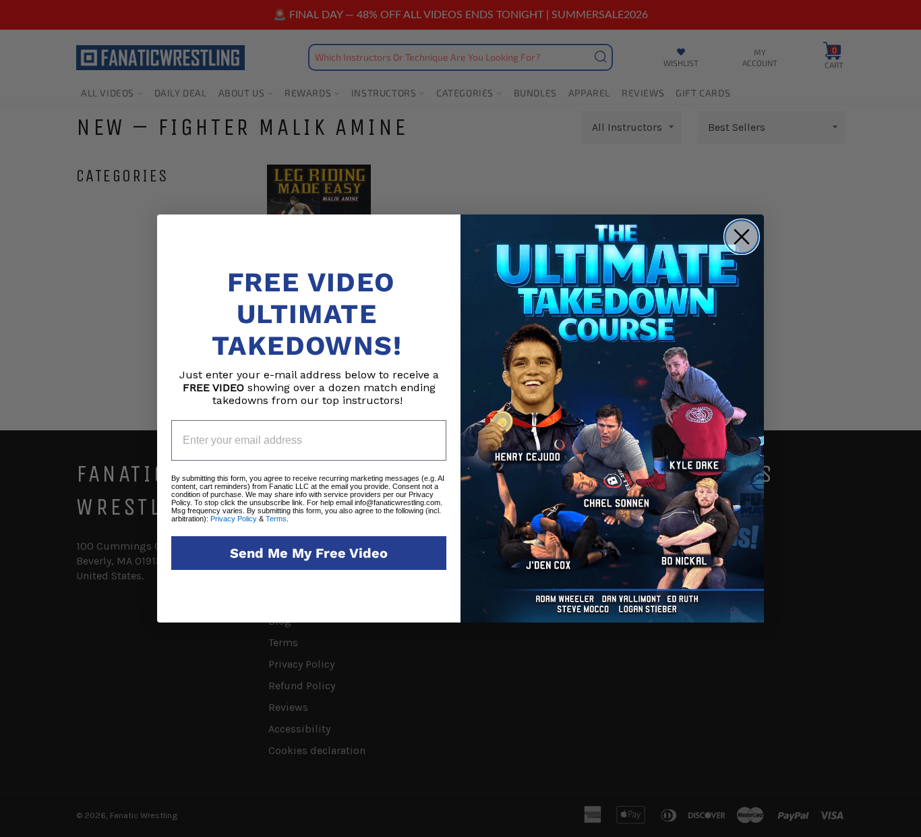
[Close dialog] (742, 237)
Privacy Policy (233, 519)
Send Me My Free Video (309, 553)
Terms (276, 519)
